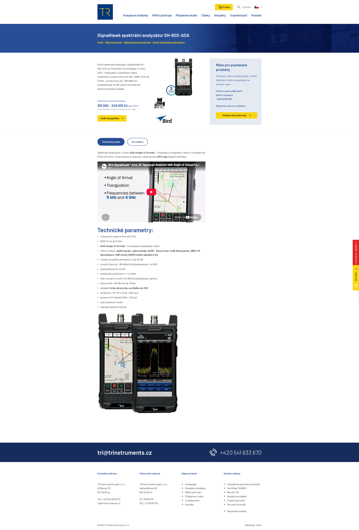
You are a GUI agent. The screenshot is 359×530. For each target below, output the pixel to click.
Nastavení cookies (236, 511)
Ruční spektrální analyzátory (169, 42)
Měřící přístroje (193, 492)
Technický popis (111, 141)
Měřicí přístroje (162, 15)
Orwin (259, 525)
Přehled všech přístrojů (234, 115)
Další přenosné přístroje (137, 42)
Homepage (190, 484)
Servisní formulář (236, 504)
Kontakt (256, 15)
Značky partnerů (236, 500)
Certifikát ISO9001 (237, 488)
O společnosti (238, 15)
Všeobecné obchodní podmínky (243, 484)
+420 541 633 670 (224, 99)
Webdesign (250, 525)
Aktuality (220, 15)
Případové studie (186, 15)
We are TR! (233, 492)
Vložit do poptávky (110, 118)
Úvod (100, 42)
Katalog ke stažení (237, 496)
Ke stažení (137, 141)
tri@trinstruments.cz (108, 503)
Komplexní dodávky (135, 15)
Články (205, 15)
